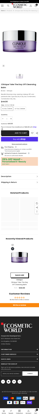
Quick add (19, 275)
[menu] (2, 5)
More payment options (19, 144)
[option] (19, 41)
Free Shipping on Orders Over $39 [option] (19, 1)
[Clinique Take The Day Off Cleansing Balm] (19, 257)
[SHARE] (36, 133)
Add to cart (21, 133)
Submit (30, 373)
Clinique (9, 91)
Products (9, 10)
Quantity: (4, 115)
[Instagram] (9, 382)
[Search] (8, 5)
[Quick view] (12, 248)
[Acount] (31, 6)
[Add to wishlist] (12, 245)
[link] (32, 133)
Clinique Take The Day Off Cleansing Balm (19, 283)
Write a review (19, 305)
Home (3, 10)
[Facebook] (3, 382)
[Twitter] (20, 382)
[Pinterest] (14, 382)
